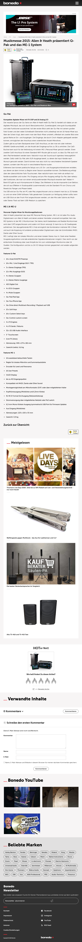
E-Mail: (6, 757)
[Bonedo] (13, 3)
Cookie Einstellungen (12, 930)
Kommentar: (8, 735)
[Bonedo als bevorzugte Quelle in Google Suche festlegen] (19, 50)
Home (5, 37)
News (14, 37)
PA (10, 37)
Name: (6, 751)
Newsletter (15, 901)
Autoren (7, 925)
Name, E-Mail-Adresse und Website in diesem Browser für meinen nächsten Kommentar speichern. (41, 762)
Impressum (8, 916)
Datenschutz (8, 920)
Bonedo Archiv (31, 50)
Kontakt (7, 911)
